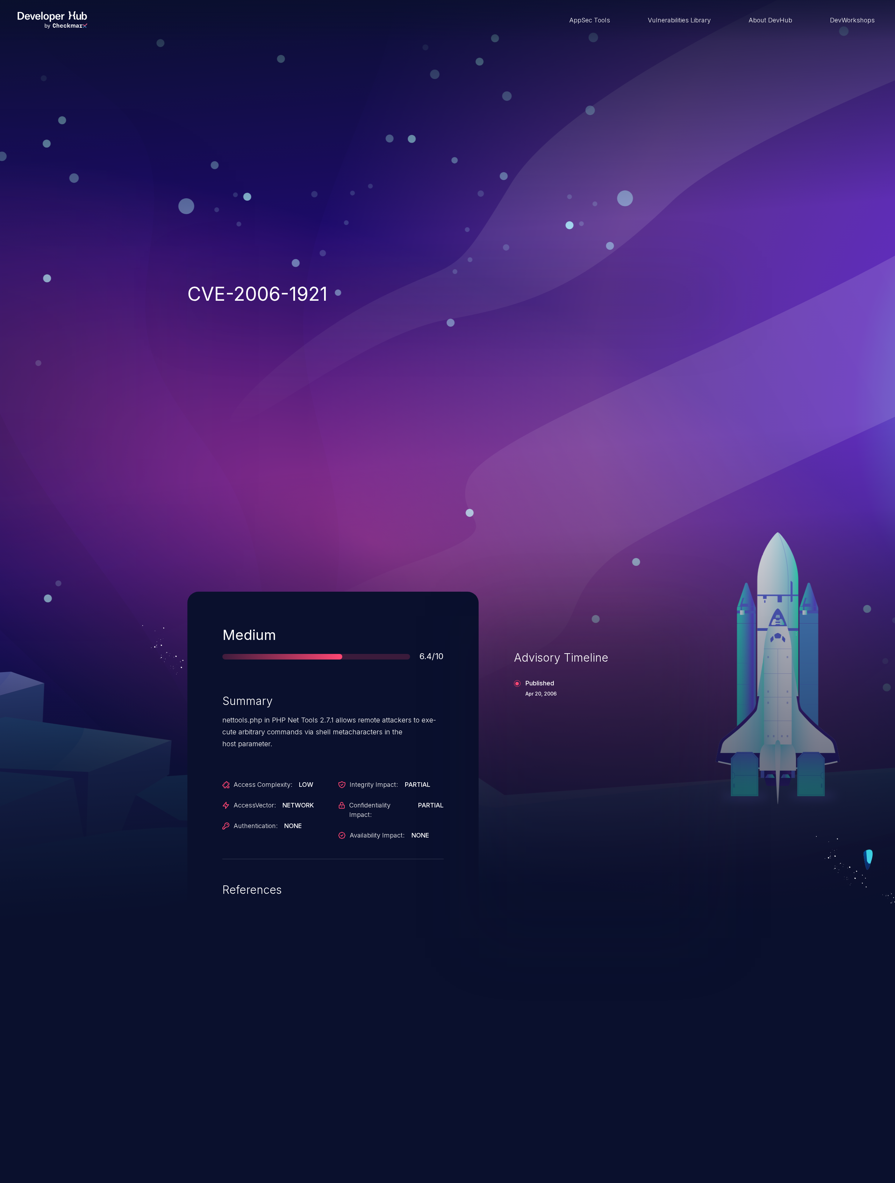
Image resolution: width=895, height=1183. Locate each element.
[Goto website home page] (52, 20)
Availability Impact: (377, 835)
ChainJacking (226, 1067)
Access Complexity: (263, 784)
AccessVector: (255, 805)
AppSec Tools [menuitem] (589, 20)
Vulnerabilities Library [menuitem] (679, 20)
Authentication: (256, 825)
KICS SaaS (595, 1067)
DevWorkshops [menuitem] (852, 20)
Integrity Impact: (374, 784)
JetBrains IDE (414, 1067)
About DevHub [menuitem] (770, 20)
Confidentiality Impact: (370, 809)
